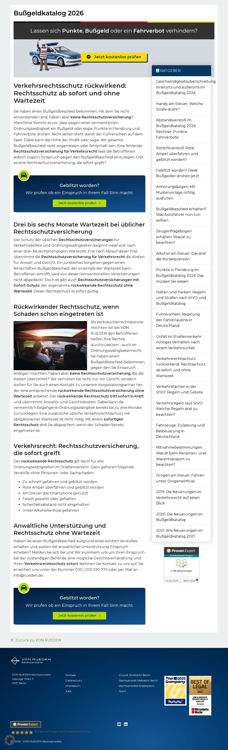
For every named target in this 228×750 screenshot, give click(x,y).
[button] (10, 740)
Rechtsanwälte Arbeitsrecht (137, 685)
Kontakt (70, 675)
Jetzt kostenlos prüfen (116, 57)
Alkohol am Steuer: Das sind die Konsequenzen (181, 256)
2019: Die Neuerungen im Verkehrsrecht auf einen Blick (179, 497)
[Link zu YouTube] (119, 724)
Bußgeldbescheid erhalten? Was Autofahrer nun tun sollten (181, 215)
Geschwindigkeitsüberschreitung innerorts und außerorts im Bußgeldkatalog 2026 (183, 87)
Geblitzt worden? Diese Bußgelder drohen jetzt (177, 173)
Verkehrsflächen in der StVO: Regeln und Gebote (179, 389)
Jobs (68, 691)
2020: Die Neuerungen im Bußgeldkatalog (179, 517)
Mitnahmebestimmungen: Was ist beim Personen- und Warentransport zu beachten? (181, 456)
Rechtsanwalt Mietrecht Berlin (138, 680)
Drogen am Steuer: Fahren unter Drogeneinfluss (180, 478)
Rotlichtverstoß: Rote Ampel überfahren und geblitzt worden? (177, 154)
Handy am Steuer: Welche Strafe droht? (179, 107)
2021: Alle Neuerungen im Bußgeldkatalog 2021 (179, 533)
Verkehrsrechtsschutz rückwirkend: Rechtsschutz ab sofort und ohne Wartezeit (181, 367)
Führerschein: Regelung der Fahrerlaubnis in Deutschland (178, 320)
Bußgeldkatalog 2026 (49, 13)
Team (122, 691)
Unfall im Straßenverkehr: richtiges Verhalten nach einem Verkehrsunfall (179, 342)
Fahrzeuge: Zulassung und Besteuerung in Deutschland (180, 431)
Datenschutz (73, 680)
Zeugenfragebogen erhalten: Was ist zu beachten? (174, 237)
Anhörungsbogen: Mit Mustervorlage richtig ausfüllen (175, 192)
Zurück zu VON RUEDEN (37, 640)
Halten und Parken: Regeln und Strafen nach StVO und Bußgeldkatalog (181, 298)
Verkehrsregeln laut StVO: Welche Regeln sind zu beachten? (179, 409)
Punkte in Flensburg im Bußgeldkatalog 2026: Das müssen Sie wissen (180, 275)
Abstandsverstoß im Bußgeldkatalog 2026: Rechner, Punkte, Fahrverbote (176, 128)
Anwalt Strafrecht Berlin (134, 675)
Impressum (72, 685)
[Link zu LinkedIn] (126, 724)
